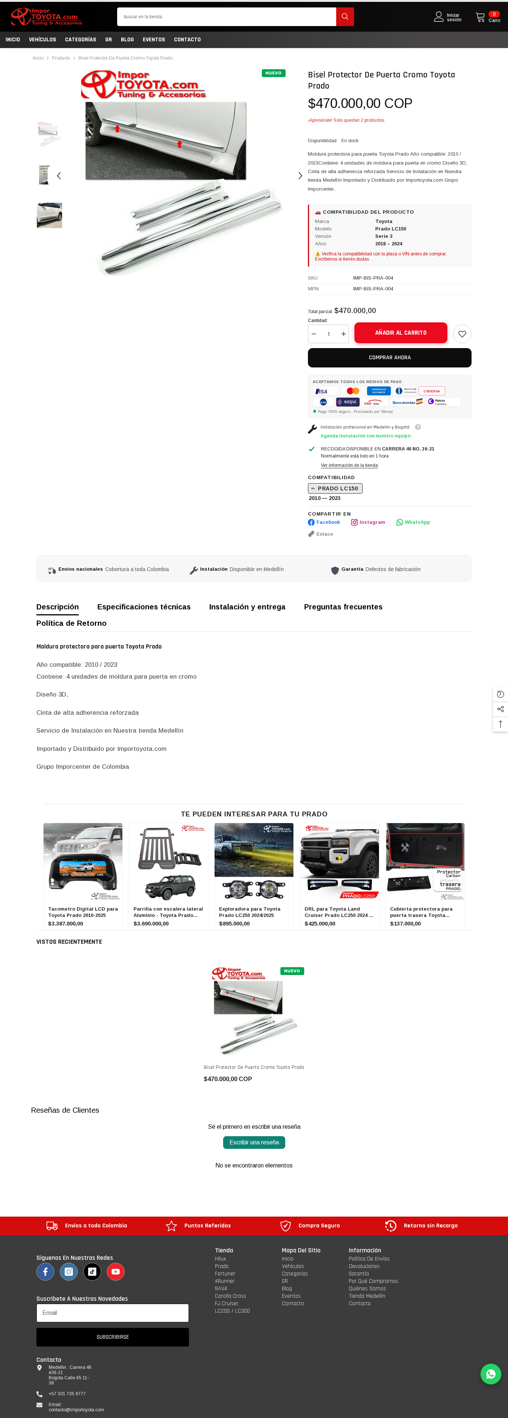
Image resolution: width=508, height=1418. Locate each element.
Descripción (57, 607)
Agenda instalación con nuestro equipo (366, 436)
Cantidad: (318, 320)
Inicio (38, 58)
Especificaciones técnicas (144, 607)
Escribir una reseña (254, 1142)
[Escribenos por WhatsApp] (490, 1374)
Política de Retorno (71, 623)
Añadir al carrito (401, 333)
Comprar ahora (390, 357)
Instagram (372, 522)
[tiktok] (92, 1272)
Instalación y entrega (247, 607)
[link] (462, 334)
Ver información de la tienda (349, 465)
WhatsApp (417, 522)
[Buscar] (235, 16)
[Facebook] (45, 1272)
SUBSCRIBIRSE (113, 1337)
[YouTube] (116, 1272)
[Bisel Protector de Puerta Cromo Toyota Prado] (254, 1012)
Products (61, 58)
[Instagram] (69, 1272)
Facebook (328, 522)
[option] (180, 175)
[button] (59, 176)
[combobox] (226, 16)
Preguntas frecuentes (343, 607)
